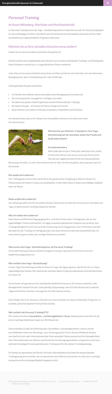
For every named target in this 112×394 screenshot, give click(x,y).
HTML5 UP (93, 381)
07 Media (26, 384)
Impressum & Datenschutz (69, 381)
